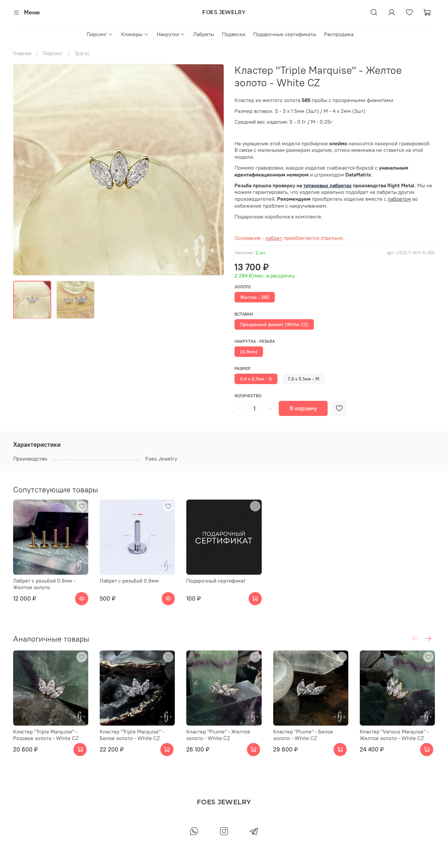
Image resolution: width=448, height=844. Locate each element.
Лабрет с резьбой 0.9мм (129, 580)
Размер (242, 368)
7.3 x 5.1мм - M (303, 379)
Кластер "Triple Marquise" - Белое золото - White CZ (132, 734)
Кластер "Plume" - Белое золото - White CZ (303, 734)
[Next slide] (213, 169)
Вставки (243, 314)
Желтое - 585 (254, 297)
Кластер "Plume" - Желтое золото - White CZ (218, 734)
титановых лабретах (327, 185)
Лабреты (203, 34)
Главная (22, 53)
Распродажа (339, 34)
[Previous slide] (23, 169)
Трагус (82, 53)
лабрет (273, 238)
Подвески (233, 34)
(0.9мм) (248, 352)
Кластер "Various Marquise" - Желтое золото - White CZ (394, 734)
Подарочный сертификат (216, 580)
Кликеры (131, 34)
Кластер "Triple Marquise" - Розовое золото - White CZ (45, 734)
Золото (242, 286)
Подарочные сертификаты (284, 34)
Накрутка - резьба (254, 341)
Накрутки (168, 34)
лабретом (399, 199)
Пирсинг (97, 34)
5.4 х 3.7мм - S (256, 379)
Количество (247, 395)
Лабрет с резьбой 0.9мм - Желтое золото (44, 583)
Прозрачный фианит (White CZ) (274, 324)
